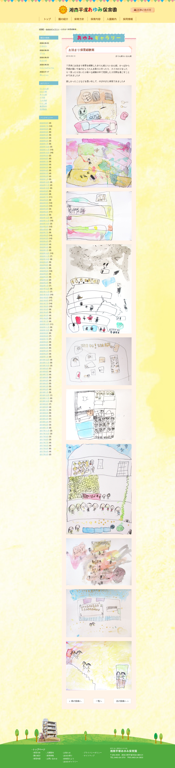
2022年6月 (44, 270)
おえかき (43, 60)
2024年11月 (44, 185)
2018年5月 (44, 415)
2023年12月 (44, 217)
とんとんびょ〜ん (47, 67)
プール (42, 53)
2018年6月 (44, 412)
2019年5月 (44, 380)
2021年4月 (44, 312)
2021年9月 (44, 297)
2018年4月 (44, 418)
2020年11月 (44, 327)
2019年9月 (44, 368)
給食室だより (68, 758)
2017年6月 (44, 445)
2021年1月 (44, 321)
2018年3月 (44, 421)
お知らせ (67, 752)
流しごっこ (44, 74)
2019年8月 (44, 371)
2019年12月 (44, 359)
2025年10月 (44, 152)
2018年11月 (44, 398)
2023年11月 (44, 220)
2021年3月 (44, 315)
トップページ (39, 749)
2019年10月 (44, 365)
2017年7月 (44, 442)
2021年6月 (44, 306)
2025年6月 (44, 164)
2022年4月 (44, 276)
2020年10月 (44, 330)
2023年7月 (44, 232)
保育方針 (37, 752)
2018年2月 (44, 424)
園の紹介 (37, 755)
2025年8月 (44, 158)
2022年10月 (44, 259)
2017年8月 (44, 439)
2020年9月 (44, 333)
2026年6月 (44, 128)
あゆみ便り (67, 755)
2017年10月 (44, 433)
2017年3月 (44, 454)
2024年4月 (44, 205)
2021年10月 (44, 294)
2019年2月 (44, 389)
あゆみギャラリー (70, 761)
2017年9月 (44, 436)
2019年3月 (44, 386)
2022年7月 (44, 267)
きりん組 (119, 56)
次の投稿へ (121, 700)
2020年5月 (44, 344)
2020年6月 (44, 341)
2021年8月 (44, 300)
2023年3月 (44, 244)
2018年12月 (44, 395)
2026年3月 (44, 137)
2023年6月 (44, 235)
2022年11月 (44, 256)
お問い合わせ (52, 758)
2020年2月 (44, 353)
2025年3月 (44, 173)
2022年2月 (44, 282)
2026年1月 (44, 143)
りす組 (42, 97)
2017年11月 (44, 430)
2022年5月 (44, 273)
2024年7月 (44, 196)
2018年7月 (44, 409)
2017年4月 (44, 451)
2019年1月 (44, 392)
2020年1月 (44, 356)
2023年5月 (44, 238)
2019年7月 (44, 374)
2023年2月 (44, 247)
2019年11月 (44, 362)
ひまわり (43, 46)
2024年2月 (44, 211)
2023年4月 (44, 241)
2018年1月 (44, 427)
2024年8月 (44, 194)
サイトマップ (89, 755)
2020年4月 (44, 347)
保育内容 (37, 758)
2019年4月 (44, 383)
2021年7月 (44, 303)
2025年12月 (44, 146)
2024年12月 (44, 182)
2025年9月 (44, 155)
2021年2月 (44, 318)
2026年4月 (44, 134)
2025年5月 (44, 167)
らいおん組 (127, 56)
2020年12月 (44, 324)
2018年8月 (44, 407)
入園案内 (50, 752)
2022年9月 (44, 262)
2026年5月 (44, 131)
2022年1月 (44, 285)
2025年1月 (44, 179)
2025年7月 (44, 161)
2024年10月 (44, 188)
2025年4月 (44, 170)
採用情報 (50, 755)
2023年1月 (44, 250)
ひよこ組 (43, 103)
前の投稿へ (76, 700)
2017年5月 (44, 448)
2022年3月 (44, 279)
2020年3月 (44, 350)
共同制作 (43, 109)
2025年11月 (44, 149)
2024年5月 (44, 202)
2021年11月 (44, 291)
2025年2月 (44, 176)
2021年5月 (44, 309)
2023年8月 (44, 229)
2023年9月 (44, 226)
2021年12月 (44, 288)
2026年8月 (44, 122)
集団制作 (43, 106)
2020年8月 (44, 336)
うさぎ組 (43, 100)
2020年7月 (44, 338)
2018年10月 (44, 401)
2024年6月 (44, 199)
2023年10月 (44, 223)
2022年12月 (44, 253)
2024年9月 (44, 191)
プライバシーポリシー (93, 752)
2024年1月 (44, 214)
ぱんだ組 (43, 91)
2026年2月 (44, 140)
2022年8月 (44, 265)
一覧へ (99, 700)
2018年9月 (44, 404)
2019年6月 (44, 377)
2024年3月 (44, 208)
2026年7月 (44, 126)
